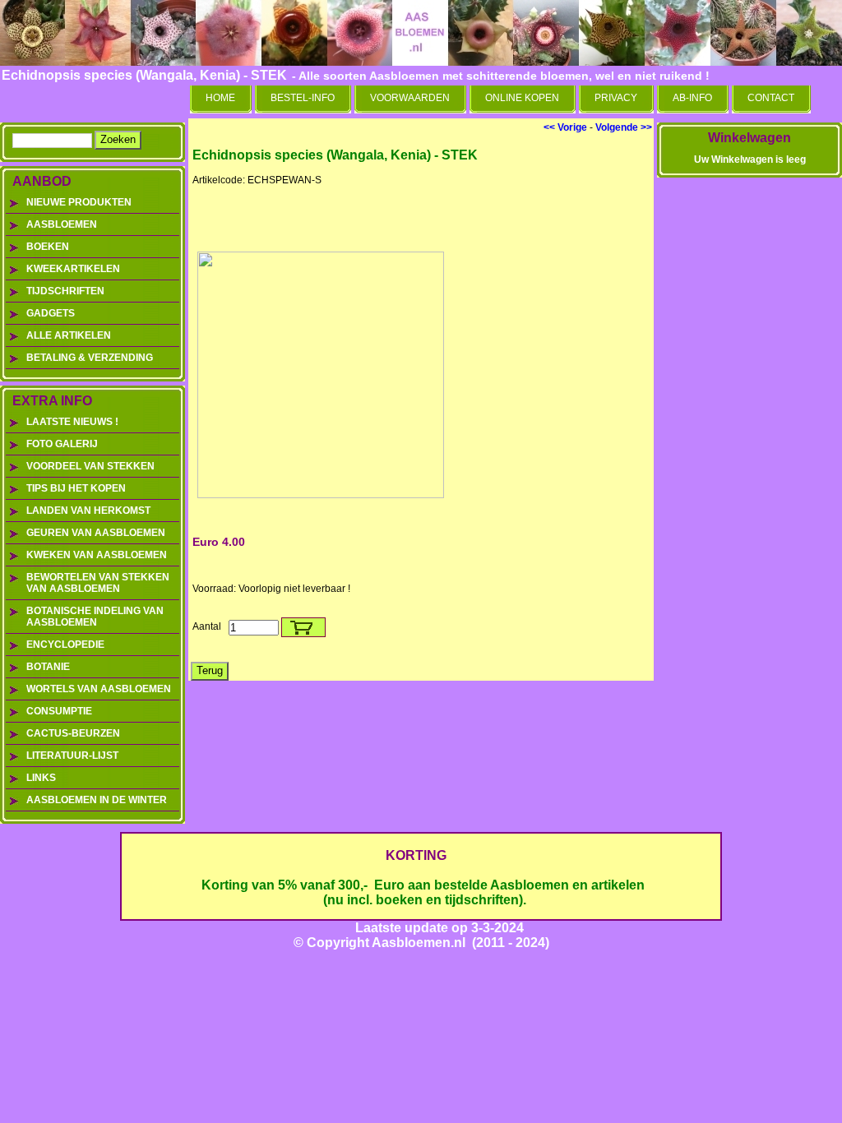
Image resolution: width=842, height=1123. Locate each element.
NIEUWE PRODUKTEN (79, 202)
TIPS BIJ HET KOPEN (76, 488)
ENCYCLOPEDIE (65, 644)
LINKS (41, 777)
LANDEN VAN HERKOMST (88, 510)
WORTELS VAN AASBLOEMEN (98, 689)
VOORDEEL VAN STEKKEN (90, 466)
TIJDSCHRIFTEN (65, 291)
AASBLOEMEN (61, 224)
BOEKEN (47, 246)
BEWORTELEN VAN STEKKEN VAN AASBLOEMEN (97, 582)
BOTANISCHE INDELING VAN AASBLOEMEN (95, 616)
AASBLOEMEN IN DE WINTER (96, 800)
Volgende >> (623, 127)
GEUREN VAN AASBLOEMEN (95, 532)
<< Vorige (565, 127)
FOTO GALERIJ (62, 444)
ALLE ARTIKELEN (68, 335)
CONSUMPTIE (59, 711)
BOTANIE (48, 666)
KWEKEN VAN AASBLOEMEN (96, 555)
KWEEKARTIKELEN (73, 269)
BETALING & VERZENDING (89, 357)
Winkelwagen (749, 138)
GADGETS (50, 313)
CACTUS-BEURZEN (73, 733)
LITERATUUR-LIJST (72, 755)
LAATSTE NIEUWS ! (72, 421)
